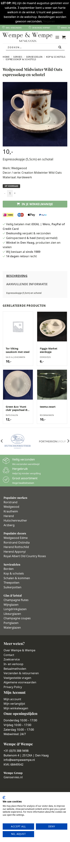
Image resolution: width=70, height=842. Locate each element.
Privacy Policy (13, 687)
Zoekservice (12, 659)
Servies (17, 56)
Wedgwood (19, 168)
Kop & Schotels (55, 56)
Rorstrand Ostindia (17, 542)
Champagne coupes (17, 618)
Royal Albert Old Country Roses (25, 556)
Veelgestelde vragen (17, 678)
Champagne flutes (16, 600)
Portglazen (11, 623)
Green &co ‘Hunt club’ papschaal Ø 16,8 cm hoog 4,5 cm (16, 408)
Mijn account (12, 699)
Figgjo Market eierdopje (48, 350)
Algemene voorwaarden (20, 682)
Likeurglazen (12, 614)
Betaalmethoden (15, 669)
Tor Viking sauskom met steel (17, 350)
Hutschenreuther (15, 520)
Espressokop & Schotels (21, 59)
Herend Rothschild (16, 547)
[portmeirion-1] (52, 441)
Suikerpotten (12, 587)
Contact (9, 655)
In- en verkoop (13, 664)
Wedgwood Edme (16, 538)
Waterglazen (12, 627)
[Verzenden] (60, 47)
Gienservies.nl (13, 777)
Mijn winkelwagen (16, 708)
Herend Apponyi (15, 552)
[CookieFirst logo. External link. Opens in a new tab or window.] (4, 797)
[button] (57, 37)
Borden (9, 569)
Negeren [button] (49, 21)
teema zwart (47, 406)
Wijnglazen (11, 605)
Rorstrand (10, 502)
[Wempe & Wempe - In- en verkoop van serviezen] (27, 37)
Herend (9, 516)
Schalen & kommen (17, 578)
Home (6, 56)
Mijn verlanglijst (14, 704)
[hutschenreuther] (17, 441)
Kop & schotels (14, 573)
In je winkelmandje (37, 204)
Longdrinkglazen (15, 609)
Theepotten (11, 583)
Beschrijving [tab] (16, 276)
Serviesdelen (34, 56)
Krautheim (11, 511)
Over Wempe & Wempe (19, 650)
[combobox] (35, 47)
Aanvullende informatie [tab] (27, 284)
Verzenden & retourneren (21, 673)
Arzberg (9, 525)
